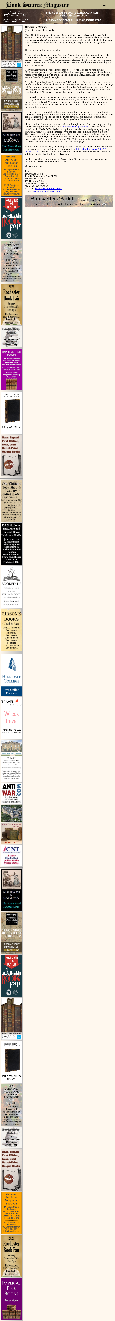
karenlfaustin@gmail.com (75, 126)
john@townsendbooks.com (46, 191)
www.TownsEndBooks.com (48, 188)
